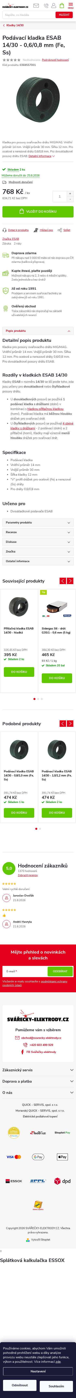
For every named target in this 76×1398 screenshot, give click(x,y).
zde (58, 1362)
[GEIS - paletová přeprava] (38, 1205)
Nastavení (38, 1371)
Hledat (64, 15)
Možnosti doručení (21, 182)
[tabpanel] (19, 641)
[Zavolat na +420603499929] (46, 5)
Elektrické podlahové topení (40, 1116)
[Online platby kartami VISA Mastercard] (14, 1157)
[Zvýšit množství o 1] (70, 194)
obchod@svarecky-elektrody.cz (41, 1038)
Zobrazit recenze (28, 875)
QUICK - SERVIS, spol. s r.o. (40, 1105)
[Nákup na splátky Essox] (14, 1181)
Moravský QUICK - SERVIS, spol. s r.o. (40, 1111)
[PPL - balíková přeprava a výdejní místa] (38, 1181)
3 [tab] (42, 699)
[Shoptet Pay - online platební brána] (62, 1132)
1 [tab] (34, 699)
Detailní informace (40, 156)
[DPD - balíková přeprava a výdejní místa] (62, 1181)
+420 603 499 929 (41, 1045)
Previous (63, 581)
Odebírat (60, 971)
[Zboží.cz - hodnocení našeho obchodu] (38, 1132)
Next (70, 581)
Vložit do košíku (41, 211)
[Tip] (57, 607)
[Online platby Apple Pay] (62, 1157)
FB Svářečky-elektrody (41, 1052)
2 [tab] (38, 699)
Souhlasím (56, 1386)
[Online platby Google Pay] (38, 1157)
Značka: (10, 239)
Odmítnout (20, 1385)
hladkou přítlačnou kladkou (45, 409)
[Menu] (70, 5)
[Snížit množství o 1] (70, 199)
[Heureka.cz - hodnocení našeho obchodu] (14, 1132)
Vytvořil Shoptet (40, 1240)
